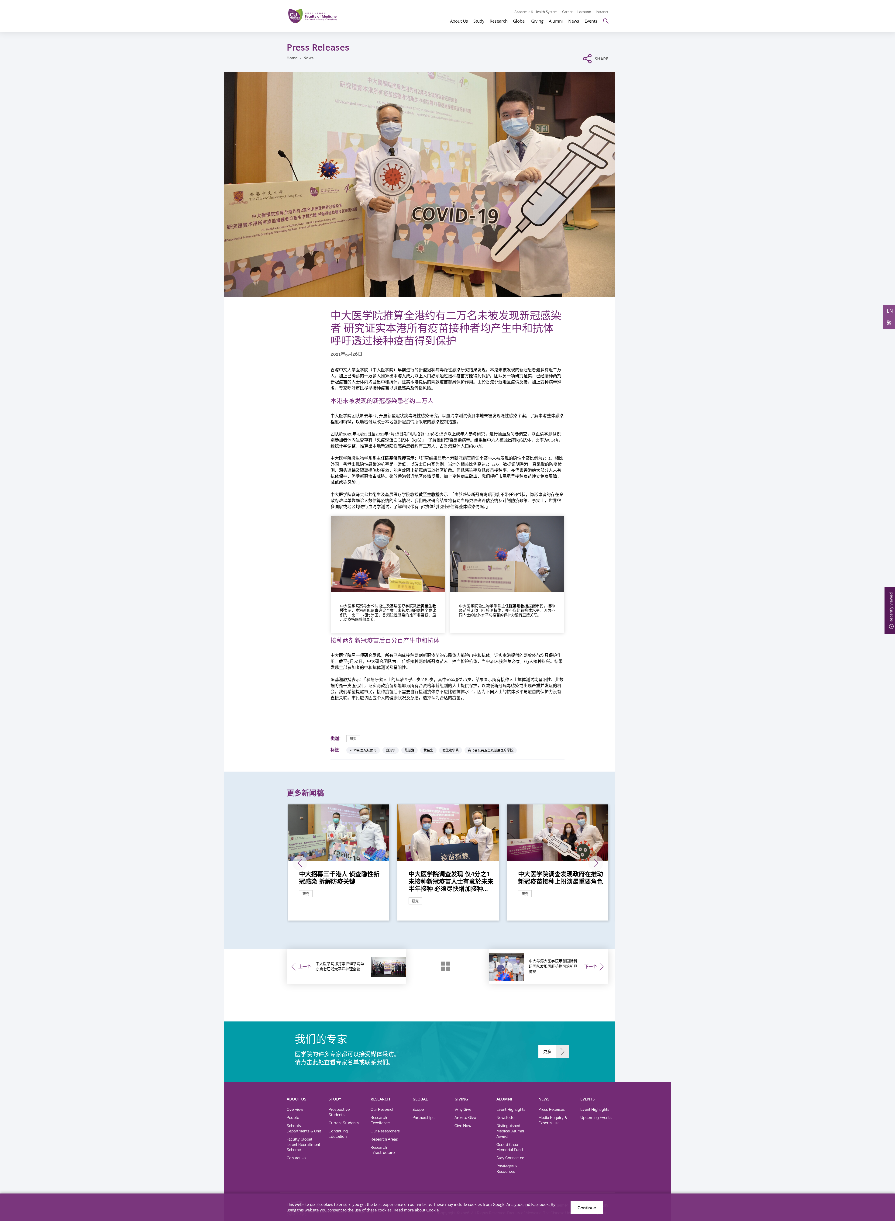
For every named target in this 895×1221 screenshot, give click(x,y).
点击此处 (312, 1062)
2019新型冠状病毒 (363, 750)
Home (292, 58)
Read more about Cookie (416, 1210)
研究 (353, 738)
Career (567, 11)
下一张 (595, 863)
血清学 (391, 750)
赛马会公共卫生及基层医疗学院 (490, 750)
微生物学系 (450, 750)
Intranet (602, 11)
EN (890, 311)
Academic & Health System (536, 11)
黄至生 (428, 750)
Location (584, 11)
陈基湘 (409, 750)
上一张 (300, 863)
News (308, 58)
